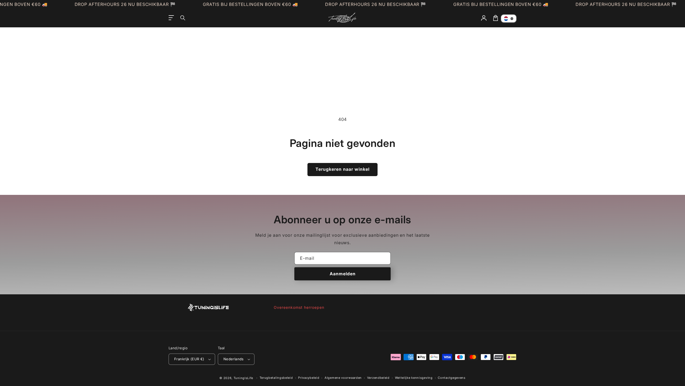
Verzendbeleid (378, 378)
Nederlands (233, 359)
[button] (183, 18)
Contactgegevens (452, 378)
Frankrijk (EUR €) (189, 359)
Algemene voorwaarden (343, 378)
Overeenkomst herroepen (299, 307)
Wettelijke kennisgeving (414, 378)
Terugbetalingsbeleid (276, 378)
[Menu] (171, 18)
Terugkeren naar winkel (342, 169)
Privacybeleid (308, 378)
